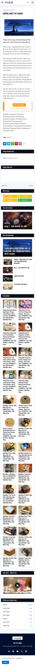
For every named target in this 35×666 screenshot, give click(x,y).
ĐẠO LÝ (12, 10)
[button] (2, 2)
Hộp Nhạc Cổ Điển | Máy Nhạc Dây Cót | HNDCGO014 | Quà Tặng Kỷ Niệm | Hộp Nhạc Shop (25, 432)
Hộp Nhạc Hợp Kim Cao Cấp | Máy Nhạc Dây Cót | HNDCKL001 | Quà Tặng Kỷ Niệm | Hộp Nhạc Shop (25, 457)
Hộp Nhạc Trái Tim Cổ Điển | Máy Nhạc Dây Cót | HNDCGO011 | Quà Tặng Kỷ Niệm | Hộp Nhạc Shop (9, 499)
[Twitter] (8, 143)
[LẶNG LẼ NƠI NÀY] (8, 278)
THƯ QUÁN (17, 608)
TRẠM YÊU (17, 625)
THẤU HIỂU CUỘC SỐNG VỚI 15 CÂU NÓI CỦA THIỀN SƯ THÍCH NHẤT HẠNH (17, 251)
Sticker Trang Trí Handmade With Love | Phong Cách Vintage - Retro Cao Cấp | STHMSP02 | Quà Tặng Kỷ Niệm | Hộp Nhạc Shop (9, 434)
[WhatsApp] (12, 143)
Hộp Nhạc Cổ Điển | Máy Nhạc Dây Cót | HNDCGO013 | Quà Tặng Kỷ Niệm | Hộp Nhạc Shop (10, 409)
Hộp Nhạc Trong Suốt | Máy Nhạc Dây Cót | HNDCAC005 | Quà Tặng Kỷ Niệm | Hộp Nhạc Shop (24, 478)
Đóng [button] (5, 662)
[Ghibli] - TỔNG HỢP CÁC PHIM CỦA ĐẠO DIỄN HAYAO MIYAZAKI (23, 261)
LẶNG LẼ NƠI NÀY (19, 276)
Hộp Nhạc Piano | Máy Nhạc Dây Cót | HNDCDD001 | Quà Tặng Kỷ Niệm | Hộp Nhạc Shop (24, 520)
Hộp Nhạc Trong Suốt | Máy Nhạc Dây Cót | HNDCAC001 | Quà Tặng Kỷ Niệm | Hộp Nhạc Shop (9, 541)
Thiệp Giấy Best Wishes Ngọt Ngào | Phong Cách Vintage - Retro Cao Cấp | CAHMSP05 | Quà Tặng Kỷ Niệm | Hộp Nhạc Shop (9, 315)
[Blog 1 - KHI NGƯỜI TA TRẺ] (17, 220)
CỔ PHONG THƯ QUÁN (20, 284)
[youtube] (17, 651)
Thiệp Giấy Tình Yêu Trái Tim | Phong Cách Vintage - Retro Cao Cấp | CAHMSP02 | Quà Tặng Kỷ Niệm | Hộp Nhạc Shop (25, 315)
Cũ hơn (31, 185)
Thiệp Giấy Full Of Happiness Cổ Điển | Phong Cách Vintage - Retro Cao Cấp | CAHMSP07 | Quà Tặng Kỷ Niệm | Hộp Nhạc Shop (25, 338)
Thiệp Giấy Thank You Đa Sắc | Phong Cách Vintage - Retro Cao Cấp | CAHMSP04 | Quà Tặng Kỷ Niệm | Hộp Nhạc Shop (25, 362)
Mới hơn (4, 185)
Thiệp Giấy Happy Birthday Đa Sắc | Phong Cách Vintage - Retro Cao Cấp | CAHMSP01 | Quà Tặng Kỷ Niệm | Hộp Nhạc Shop (25, 386)
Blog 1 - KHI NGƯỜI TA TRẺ (15, 226)
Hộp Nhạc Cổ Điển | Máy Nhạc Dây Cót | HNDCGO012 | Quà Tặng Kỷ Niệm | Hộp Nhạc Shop (25, 541)
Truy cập (18, 658)
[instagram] (21, 651)
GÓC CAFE (17, 622)
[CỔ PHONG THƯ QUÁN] (8, 286)
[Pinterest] (16, 143)
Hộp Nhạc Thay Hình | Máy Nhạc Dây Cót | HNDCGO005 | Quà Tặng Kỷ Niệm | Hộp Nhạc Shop (9, 520)
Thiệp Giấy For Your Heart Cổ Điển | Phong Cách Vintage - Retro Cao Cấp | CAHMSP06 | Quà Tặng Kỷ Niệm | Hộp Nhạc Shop (9, 362)
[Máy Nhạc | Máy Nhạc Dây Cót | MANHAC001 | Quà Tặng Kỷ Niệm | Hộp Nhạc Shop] (10, 468)
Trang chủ (6, 10)
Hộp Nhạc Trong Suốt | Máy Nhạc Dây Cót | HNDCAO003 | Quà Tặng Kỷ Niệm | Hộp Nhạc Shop (24, 562)
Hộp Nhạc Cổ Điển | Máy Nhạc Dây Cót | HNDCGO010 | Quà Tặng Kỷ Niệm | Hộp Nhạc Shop (25, 499)
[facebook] (13, 651)
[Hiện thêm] (24, 143)
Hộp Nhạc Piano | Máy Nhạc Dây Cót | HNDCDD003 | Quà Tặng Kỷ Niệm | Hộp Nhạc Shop (9, 457)
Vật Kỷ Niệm (20, 105)
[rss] (9, 651)
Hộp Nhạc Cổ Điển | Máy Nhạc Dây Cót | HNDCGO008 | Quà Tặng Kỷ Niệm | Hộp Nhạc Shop (10, 562)
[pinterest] (26, 651)
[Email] (20, 143)
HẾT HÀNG (17, 615)
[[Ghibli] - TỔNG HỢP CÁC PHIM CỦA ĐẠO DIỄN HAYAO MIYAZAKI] (8, 262)
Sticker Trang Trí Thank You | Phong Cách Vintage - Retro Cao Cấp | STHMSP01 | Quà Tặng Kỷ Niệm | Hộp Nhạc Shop (25, 410)
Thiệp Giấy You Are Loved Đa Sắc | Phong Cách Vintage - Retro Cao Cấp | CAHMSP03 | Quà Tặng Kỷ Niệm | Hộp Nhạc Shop (9, 385)
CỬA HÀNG (17, 612)
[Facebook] (4, 143)
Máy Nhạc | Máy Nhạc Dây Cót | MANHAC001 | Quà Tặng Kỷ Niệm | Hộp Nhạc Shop (9, 477)
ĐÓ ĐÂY (17, 619)
